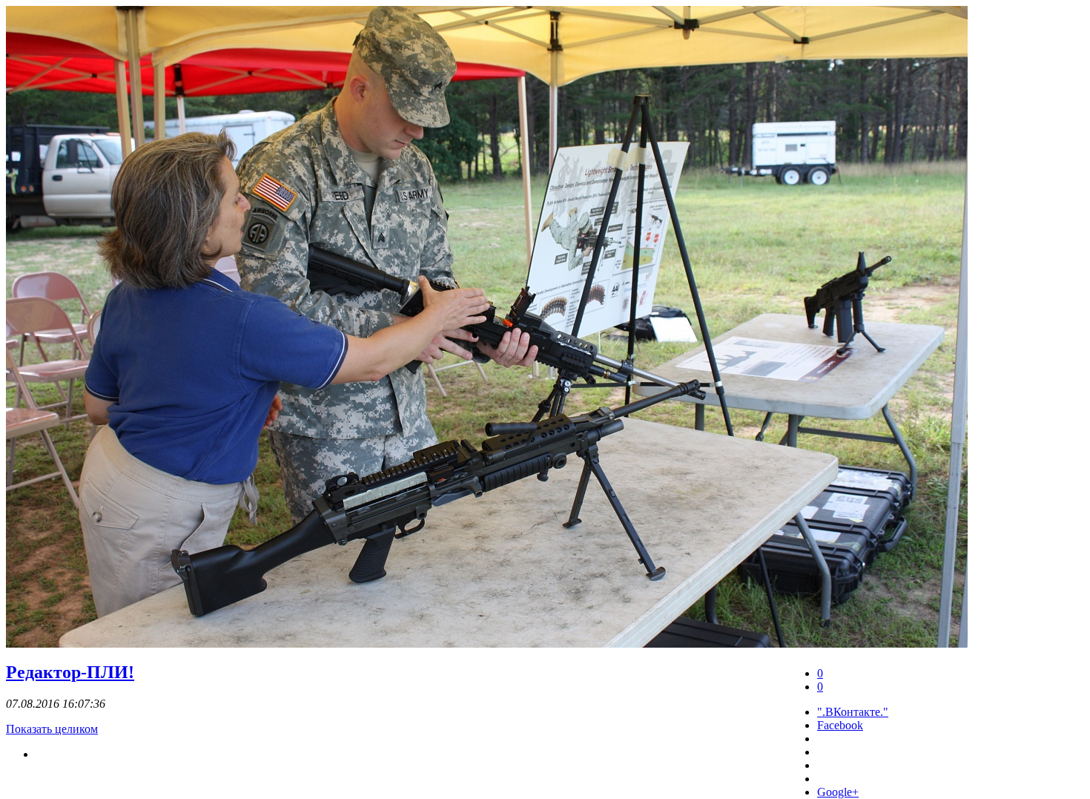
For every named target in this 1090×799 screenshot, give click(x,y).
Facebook (840, 725)
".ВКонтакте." (852, 712)
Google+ (838, 792)
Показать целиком (52, 729)
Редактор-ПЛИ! (70, 672)
